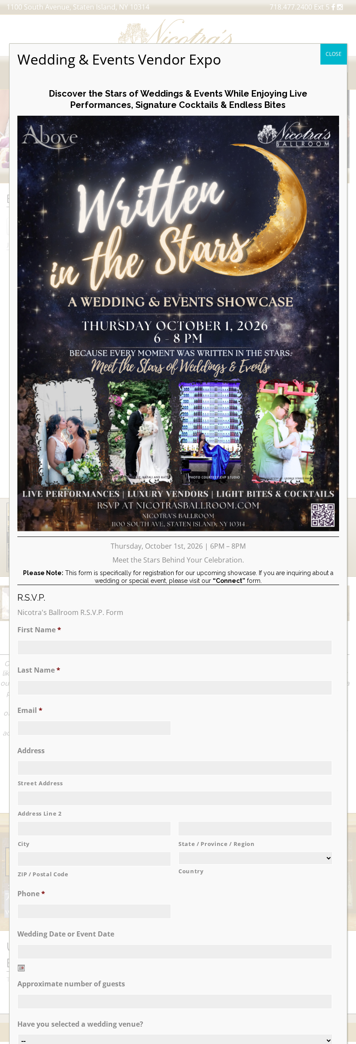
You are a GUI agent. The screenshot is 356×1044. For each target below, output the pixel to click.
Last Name (38, 670)
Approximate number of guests (71, 984)
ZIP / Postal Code (43, 874)
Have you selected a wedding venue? (80, 1024)
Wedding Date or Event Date (65, 934)
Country (191, 871)
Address (31, 750)
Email (30, 710)
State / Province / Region (216, 844)
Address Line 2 (40, 813)
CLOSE (334, 54)
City (24, 844)
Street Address (40, 783)
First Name (39, 629)
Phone (31, 893)
